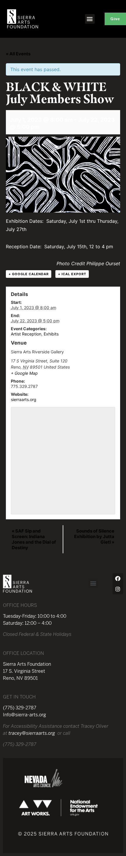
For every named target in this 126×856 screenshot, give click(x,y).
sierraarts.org (23, 399)
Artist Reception (26, 333)
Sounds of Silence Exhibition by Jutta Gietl (94, 536)
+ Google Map (24, 373)
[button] (90, 19)
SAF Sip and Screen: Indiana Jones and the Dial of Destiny (34, 539)
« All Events (18, 54)
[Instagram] (118, 589)
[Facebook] (118, 578)
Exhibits (51, 333)
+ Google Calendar (28, 274)
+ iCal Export (72, 274)
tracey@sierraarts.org (31, 733)
